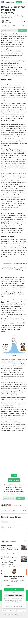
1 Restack (19, 505)
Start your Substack (10, 611)
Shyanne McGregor (6, 124)
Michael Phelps (12, 240)
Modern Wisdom (17, 405)
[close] (23, 569)
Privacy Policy (19, 602)
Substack (6, 614)
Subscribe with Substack (15, 595)
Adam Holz (7, 20)
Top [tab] (3, 541)
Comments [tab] (5, 522)
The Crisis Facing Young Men (9, 558)
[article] (14, 549)
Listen (24, 21)
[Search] (25, 541)
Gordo (17, 355)
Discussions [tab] (13, 541)
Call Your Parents (7, 545)
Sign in (24, 2)
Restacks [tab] (11, 522)
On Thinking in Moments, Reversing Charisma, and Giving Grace (9, 548)
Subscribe (19, 2)
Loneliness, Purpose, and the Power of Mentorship (9, 561)
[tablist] (8, 521)
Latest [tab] (7, 541)
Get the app (22, 611)
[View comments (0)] (8, 25)
